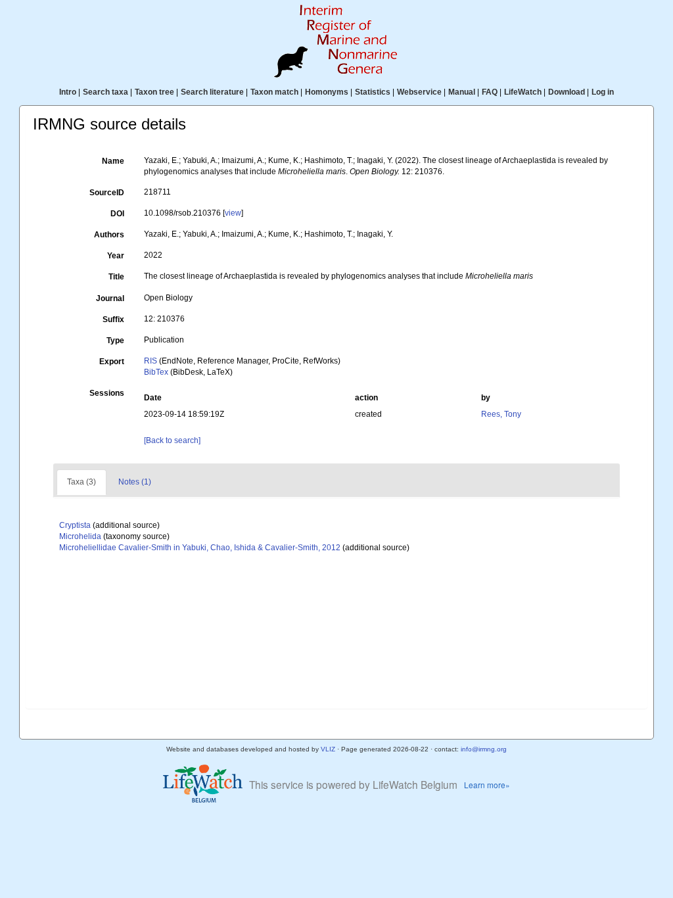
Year (115, 255)
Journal (110, 298)
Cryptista (75, 525)
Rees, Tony (501, 414)
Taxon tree (154, 92)
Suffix (113, 319)
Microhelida (80, 536)
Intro (67, 92)
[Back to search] (172, 440)
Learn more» (487, 784)
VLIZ (328, 749)
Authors (109, 234)
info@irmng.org (484, 749)
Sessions (106, 393)
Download (566, 92)
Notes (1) (134, 481)
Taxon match (274, 92)
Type (115, 340)
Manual (461, 92)
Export (111, 361)
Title (116, 276)
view (233, 213)
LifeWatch (523, 92)
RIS (150, 361)
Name (113, 161)
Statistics (372, 92)
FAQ (490, 92)
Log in (603, 92)
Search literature (212, 92)
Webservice (419, 92)
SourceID (106, 192)
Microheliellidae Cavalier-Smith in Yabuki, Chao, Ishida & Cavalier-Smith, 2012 (199, 547)
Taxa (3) (81, 481)
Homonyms (326, 92)
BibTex (156, 372)
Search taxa (105, 92)
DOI (117, 213)
